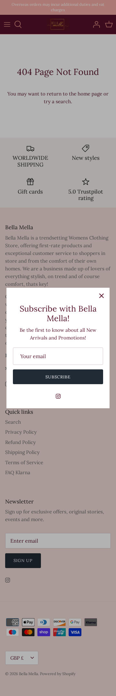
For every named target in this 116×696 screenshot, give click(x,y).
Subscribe (58, 377)
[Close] (101, 296)
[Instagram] (58, 396)
